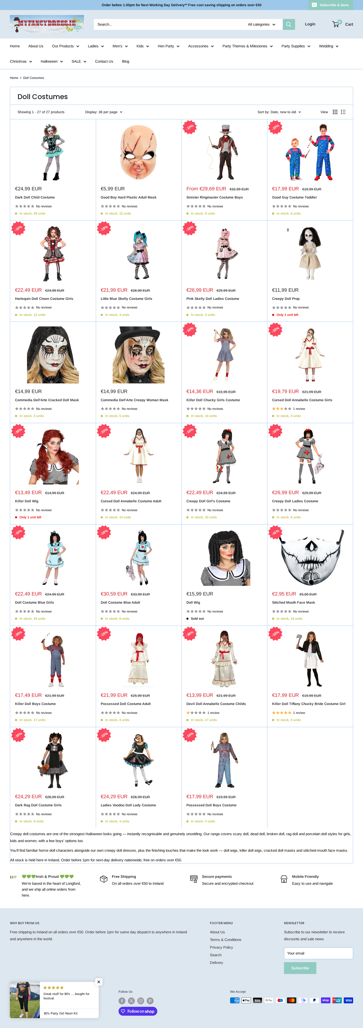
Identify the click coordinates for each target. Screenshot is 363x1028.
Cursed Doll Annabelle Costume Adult (131, 501)
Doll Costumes (33, 78)
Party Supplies (293, 46)
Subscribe (300, 968)
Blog (125, 61)
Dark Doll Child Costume (35, 197)
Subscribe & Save (334, 5)
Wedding (326, 46)
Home (15, 46)
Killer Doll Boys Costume (35, 704)
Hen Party (166, 46)
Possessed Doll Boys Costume (211, 805)
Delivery (216, 962)
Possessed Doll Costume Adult (126, 704)
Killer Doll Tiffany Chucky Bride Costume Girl (308, 704)
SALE (76, 61)
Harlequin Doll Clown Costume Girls (44, 299)
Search (216, 955)
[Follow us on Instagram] (140, 1000)
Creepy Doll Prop (286, 299)
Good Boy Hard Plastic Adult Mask (129, 197)
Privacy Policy (221, 947)
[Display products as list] (343, 112)
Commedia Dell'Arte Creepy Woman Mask (134, 400)
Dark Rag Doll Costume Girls (38, 805)
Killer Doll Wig (26, 501)
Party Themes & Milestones (244, 46)
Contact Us (104, 61)
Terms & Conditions (226, 940)
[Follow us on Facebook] (122, 1000)
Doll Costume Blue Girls (34, 602)
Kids (140, 46)
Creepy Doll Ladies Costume (295, 501)
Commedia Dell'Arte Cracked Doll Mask (47, 400)
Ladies (93, 46)
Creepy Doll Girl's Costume (208, 501)
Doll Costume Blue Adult (120, 602)
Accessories (198, 46)
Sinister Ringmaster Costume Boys (214, 197)
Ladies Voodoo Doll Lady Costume (128, 805)
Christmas (18, 61)
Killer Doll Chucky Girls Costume (213, 400)
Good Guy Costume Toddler (294, 197)
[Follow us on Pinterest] (150, 1000)
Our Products (63, 46)
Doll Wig (193, 602)
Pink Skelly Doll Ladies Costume (212, 299)
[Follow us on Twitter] (131, 1000)
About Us (35, 46)
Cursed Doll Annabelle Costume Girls (302, 400)
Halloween (49, 61)
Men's (117, 46)
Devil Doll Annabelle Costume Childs (216, 704)
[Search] (289, 24)
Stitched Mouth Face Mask (293, 602)
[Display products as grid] (335, 112)
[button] (98, 982)
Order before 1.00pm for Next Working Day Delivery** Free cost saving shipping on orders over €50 (182, 5)
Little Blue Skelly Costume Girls (126, 299)
